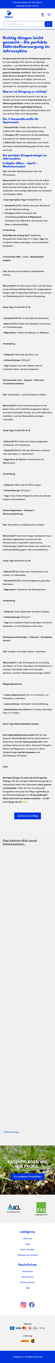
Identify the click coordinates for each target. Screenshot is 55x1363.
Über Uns (27, 1238)
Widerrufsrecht (27, 1282)
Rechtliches (27, 1265)
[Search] (48, 24)
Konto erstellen (27, 1249)
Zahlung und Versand (27, 1255)
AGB (28, 1288)
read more (12, 931)
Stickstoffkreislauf (18, 998)
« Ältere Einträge (11, 1132)
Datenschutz (27, 1277)
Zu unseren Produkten (27, 1176)
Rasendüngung (15, 904)
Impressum (27, 1271)
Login (27, 1244)
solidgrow (27, 1232)
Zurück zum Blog (27, 816)
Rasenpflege (14, 1092)
